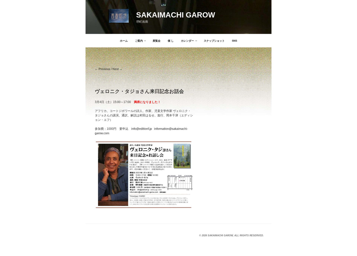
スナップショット (214, 40)
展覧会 (156, 40)
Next (117, 69)
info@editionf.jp (141, 128)
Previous (102, 69)
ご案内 (139, 40)
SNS (234, 40)
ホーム (124, 40)
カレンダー (187, 40)
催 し (171, 40)
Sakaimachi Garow (175, 15)
